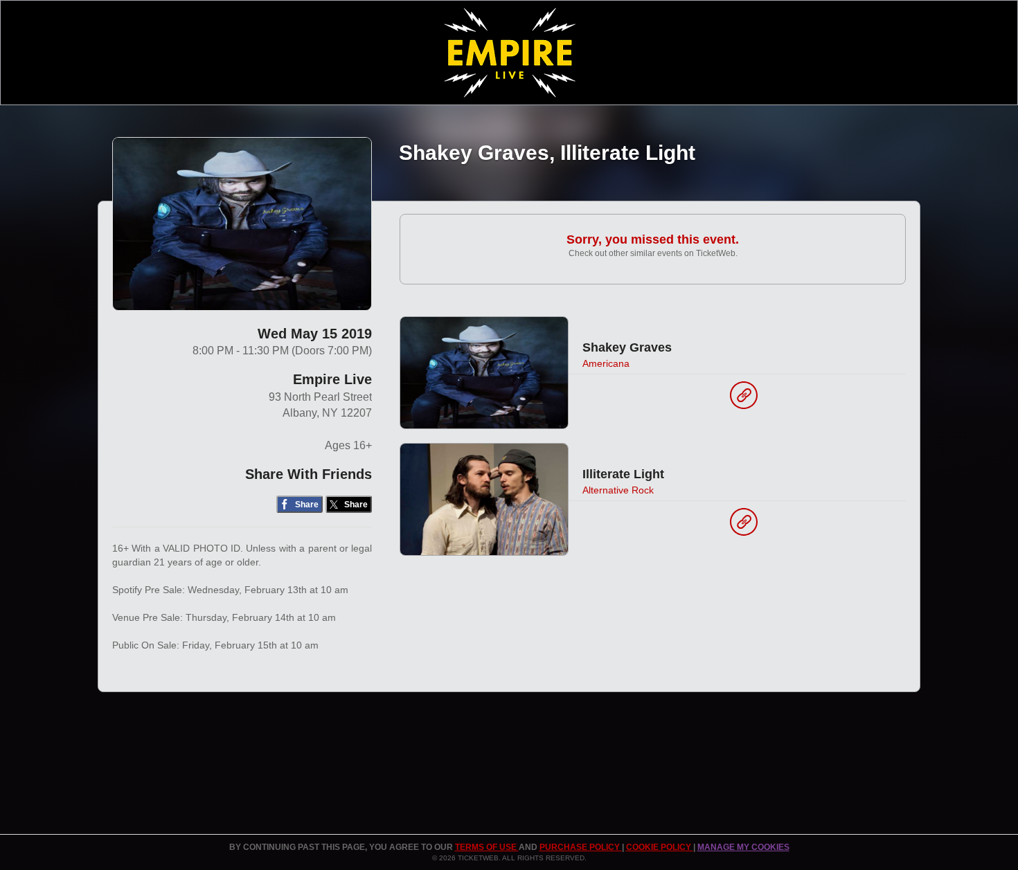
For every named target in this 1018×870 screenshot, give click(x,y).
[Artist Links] (744, 398)
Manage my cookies (743, 847)
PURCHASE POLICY (580, 847)
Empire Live (332, 379)
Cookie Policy (659, 847)
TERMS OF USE (487, 847)
